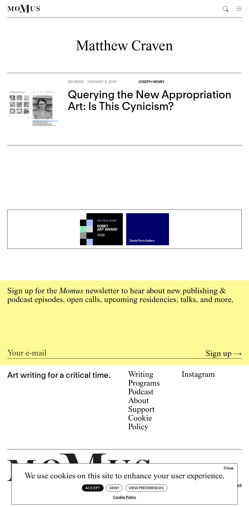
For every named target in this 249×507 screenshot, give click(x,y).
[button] (228, 468)
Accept (92, 488)
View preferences (146, 488)
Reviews (76, 82)
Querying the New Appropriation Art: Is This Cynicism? (149, 100)
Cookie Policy (124, 497)
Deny (114, 488)
